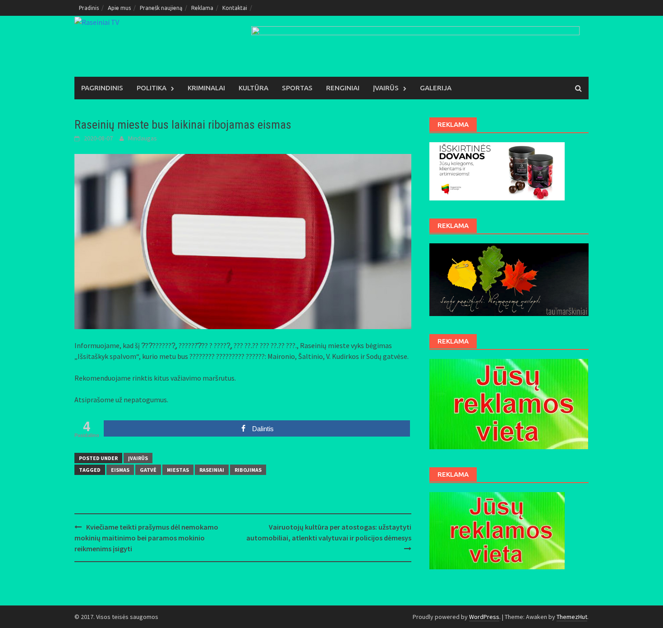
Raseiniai (211, 469)
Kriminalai (206, 88)
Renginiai (342, 88)
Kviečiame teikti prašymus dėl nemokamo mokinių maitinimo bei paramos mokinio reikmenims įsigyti (146, 537)
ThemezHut (572, 617)
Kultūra (253, 88)
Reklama (202, 8)
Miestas (178, 469)
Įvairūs (386, 88)
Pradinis (89, 8)
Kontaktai (234, 8)
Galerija (435, 88)
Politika (151, 88)
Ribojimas (248, 469)
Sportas (297, 88)
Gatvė (148, 469)
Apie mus (119, 8)
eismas (120, 469)
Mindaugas (142, 138)
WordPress (484, 617)
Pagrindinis (102, 88)
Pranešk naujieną (161, 8)
